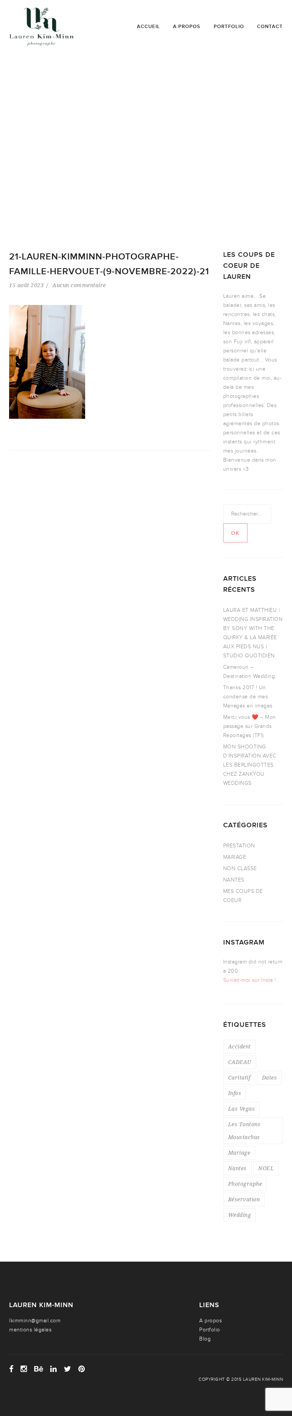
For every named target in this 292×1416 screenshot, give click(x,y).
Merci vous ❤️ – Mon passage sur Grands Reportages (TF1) (249, 726)
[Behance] (38, 1369)
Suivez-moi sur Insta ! (249, 980)
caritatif (239, 1077)
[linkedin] (53, 1369)
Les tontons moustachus (244, 1131)
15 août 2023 (26, 285)
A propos (186, 27)
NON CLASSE (240, 868)
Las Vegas (241, 1108)
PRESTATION (239, 845)
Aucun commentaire (79, 285)
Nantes (237, 1168)
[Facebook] (11, 1369)
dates (269, 1077)
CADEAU (239, 1062)
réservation (244, 1199)
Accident (239, 1046)
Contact (270, 27)
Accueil (148, 27)
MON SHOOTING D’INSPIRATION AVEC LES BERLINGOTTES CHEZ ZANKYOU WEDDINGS (249, 764)
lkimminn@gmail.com (34, 1320)
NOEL (266, 1168)
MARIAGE (234, 857)
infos (234, 1093)
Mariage (239, 1152)
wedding (239, 1214)
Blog (205, 1339)
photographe (245, 1183)
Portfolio (229, 27)
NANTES (233, 880)
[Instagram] (24, 1369)
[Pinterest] (81, 1369)
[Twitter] (67, 1369)
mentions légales (30, 1329)
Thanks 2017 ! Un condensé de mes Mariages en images (248, 696)
